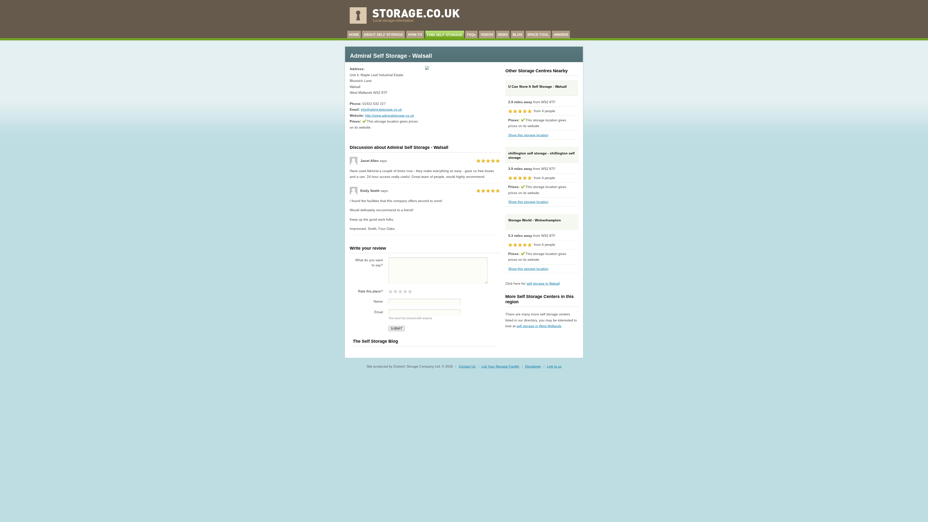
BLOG (517, 34)
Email (378, 312)
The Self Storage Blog (375, 341)
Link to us (554, 366)
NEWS (503, 34)
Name (378, 301)
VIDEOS (487, 34)
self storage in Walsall (543, 283)
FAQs (471, 34)
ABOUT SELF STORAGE (383, 34)
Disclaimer (533, 366)
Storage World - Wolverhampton (534, 220)
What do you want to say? (369, 262)
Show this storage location (528, 135)
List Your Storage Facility (500, 366)
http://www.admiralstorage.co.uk (389, 115)
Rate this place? (370, 291)
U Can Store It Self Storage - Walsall (537, 86)
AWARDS (561, 34)
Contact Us (467, 366)
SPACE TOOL (538, 34)
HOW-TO (415, 34)
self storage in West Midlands (538, 326)
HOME (354, 34)
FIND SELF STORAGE (444, 35)
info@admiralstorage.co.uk (381, 109)
